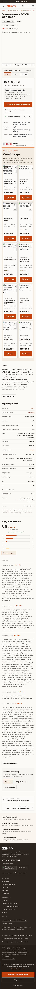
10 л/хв (32, 450)
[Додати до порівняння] (25, 116)
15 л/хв (24, 74)
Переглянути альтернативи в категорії (15, 111)
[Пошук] (23, 6)
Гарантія (5, 887)
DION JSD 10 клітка (24, 182)
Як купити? (5, 881)
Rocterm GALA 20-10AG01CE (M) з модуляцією (10, 183)
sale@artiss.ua (10, 787)
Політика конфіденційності (11, 906)
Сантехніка (25, 942)
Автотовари (13, 935)
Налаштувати (18, 985)
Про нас (4, 900)
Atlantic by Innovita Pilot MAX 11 (26, 339)
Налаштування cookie (8, 959)
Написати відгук (8, 553)
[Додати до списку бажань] (30, 116)
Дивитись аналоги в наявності (18, 105)
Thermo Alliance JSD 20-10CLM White (9, 302)
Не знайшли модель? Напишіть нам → (14, 873)
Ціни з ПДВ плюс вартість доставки (14, 85)
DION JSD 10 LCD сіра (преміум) (25, 260)
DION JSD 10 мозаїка (8, 219)
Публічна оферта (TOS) (9, 903)
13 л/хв (16, 74)
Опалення (5, 942)
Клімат (26, 938)
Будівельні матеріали (25, 935)
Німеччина (31, 412)
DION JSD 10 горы (26, 219)
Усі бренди (5, 893)
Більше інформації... (18, 969)
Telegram (8, 782)
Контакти (5, 890)
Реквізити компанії (8, 909)
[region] (18, 46)
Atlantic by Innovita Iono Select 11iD (8, 339)
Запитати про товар (13, 116)
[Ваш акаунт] (28, 6)
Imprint (4, 912)
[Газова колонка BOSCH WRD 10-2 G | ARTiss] (18, 46)
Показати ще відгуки (10, 763)
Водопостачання (7, 938)
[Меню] (3, 6)
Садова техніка (15, 942)
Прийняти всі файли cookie (18, 974)
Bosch (32, 408)
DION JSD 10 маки (10, 259)
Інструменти (18, 938)
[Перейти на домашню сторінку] (13, 6)
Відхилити (18, 980)
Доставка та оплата (8, 884)
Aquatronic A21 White (24, 301)
